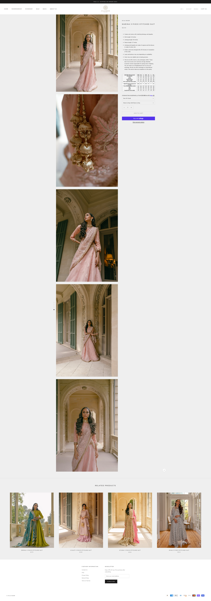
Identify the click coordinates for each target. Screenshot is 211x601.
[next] (206, 521)
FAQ (83, 572)
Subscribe (111, 581)
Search (196, 9)
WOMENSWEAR (17, 9)
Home (6, 9)
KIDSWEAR (29, 9)
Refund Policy (85, 578)
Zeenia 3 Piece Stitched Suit (32, 550)
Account (189, 9)
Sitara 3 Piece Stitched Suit (130, 550)
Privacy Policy (85, 575)
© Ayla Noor (11, 595)
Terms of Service (86, 581)
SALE (37, 9)
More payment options (138, 122)
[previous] (5, 521)
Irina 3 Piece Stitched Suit (179, 550)
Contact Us (84, 570)
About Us (53, 9)
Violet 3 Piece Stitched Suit (81, 550)
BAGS (44, 9)
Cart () (204, 9)
